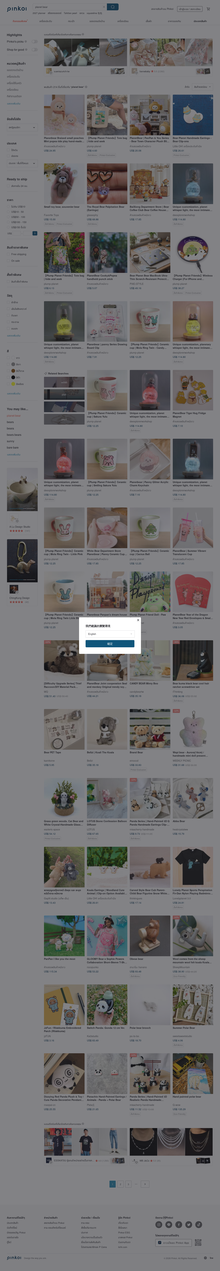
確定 (110, 644)
